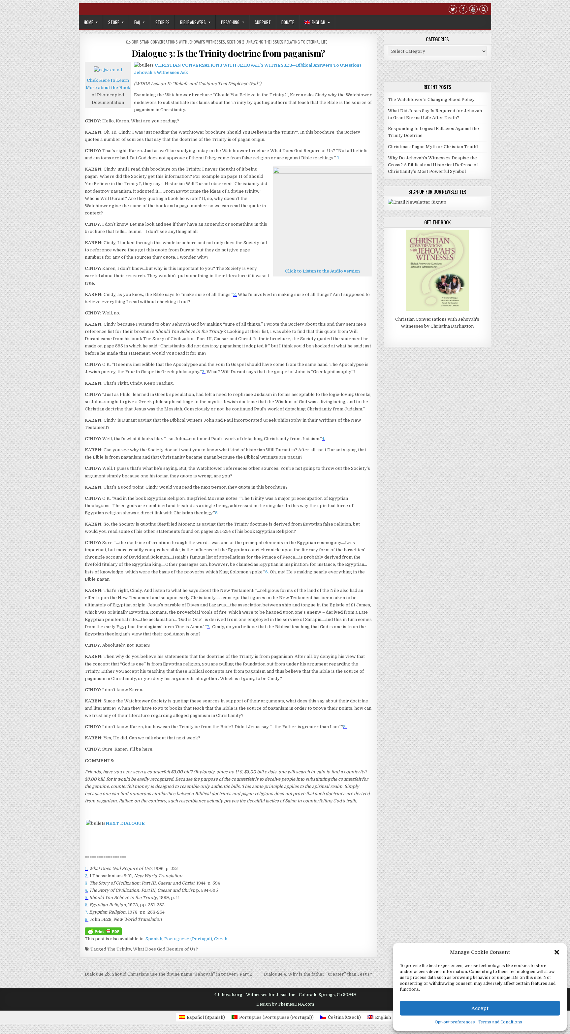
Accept (480, 1008)
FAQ (137, 22)
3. (204, 371)
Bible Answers (193, 22)
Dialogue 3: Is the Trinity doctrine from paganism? (228, 53)
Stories (162, 22)
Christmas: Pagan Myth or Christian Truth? (433, 146)
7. (208, 626)
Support (263, 22)
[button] (557, 952)
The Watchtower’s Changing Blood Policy (431, 99)
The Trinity (119, 949)
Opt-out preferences (455, 1022)
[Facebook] (463, 10)
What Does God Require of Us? (165, 949)
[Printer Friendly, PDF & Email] (103, 930)
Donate (287, 22)
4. (323, 438)
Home (88, 22)
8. (345, 726)
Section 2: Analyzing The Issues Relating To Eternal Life (277, 42)
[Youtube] (473, 10)
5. (217, 512)
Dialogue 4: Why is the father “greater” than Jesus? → (320, 974)
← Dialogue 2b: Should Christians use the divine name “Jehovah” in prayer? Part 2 (165, 974)
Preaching (230, 22)
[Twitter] (453, 10)
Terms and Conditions (500, 1022)
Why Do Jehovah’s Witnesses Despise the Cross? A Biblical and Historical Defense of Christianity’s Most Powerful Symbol (433, 164)
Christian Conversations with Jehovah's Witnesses (178, 42)
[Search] (483, 10)
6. (267, 571)
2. (235, 294)
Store (113, 22)
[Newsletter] (417, 202)
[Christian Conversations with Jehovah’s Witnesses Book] (107, 69)
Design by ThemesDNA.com (285, 1004)
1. (338, 157)
